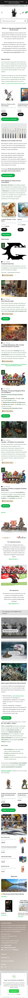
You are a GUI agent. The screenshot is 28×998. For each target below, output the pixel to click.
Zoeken (25, 21)
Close (26, 2)
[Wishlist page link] (20, 12)
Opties (4, 114)
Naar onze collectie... (8, 175)
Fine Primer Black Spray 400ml (9, 847)
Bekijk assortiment (2, 12)
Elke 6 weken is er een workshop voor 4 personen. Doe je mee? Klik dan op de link (14, 365)
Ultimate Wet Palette (6, 856)
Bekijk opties (6, 805)
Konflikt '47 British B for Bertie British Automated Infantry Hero (8, 795)
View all (3, 512)
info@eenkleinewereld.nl (9, 947)
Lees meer (22, 5)
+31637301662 (7, 945)
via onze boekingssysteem (17, 695)
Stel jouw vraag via (10, 949)
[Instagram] (2, 967)
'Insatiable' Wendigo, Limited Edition (8, 220)
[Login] (23, 12)
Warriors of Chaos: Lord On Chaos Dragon (8, 105)
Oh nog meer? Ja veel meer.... (10, 119)
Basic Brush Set (5, 866)
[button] (1, 6)
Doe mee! (5, 318)
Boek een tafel (6, 717)
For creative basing (14, 653)
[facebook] (5, 967)
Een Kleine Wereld (8, 275)
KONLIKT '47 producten (8, 810)
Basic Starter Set (5, 837)
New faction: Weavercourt (10, 630)
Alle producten (6, 234)
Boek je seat (6, 415)
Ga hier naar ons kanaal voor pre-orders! (16, 83)
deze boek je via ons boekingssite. (12, 52)
